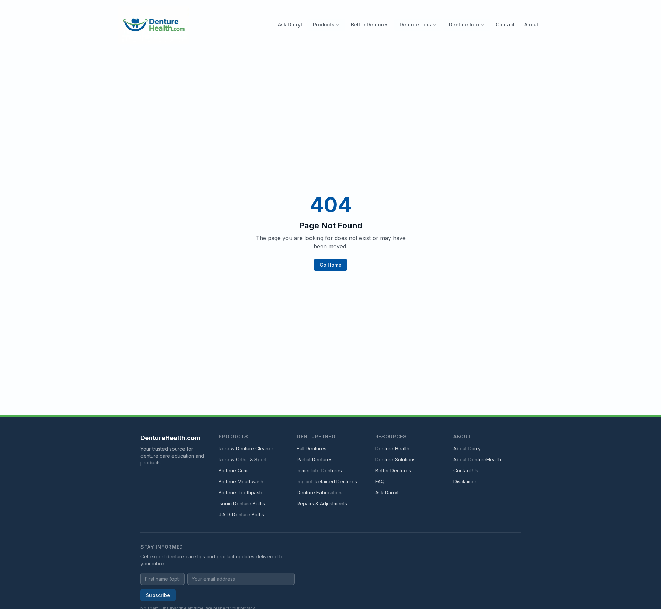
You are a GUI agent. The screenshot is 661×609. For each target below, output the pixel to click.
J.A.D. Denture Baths (241, 514)
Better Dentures (370, 25)
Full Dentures (311, 448)
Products (323, 25)
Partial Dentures (315, 459)
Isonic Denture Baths (242, 503)
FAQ (380, 481)
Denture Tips (415, 25)
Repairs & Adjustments (322, 503)
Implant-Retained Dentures (327, 481)
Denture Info (464, 25)
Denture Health (392, 448)
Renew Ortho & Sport (243, 459)
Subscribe (158, 595)
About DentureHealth (477, 459)
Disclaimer (464, 481)
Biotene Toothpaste (241, 492)
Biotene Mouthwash (241, 481)
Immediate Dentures (319, 470)
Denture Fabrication (319, 492)
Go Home (330, 265)
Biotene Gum (233, 470)
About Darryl (467, 448)
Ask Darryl (290, 25)
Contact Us (465, 470)
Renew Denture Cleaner (246, 448)
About (531, 25)
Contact (505, 25)
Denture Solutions (395, 459)
